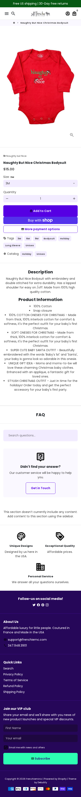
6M (28, 238)
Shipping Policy (14, 692)
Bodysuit (49, 238)
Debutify (42, 782)
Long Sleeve (12, 245)
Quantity (9, 192)
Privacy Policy (13, 674)
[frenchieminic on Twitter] (34, 605)
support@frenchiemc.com (25, 640)
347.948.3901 (15, 645)
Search (8, 668)
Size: (8, 177)
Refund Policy (13, 686)
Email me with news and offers (27, 747)
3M (19, 238)
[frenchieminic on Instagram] (47, 605)
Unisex (30, 245)
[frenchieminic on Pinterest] (42, 605)
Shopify (62, 778)
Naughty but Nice (14, 156)
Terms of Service (15, 680)
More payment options (42, 229)
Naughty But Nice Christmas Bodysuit (44, 22)
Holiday (64, 238)
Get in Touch (40, 488)
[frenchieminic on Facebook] (38, 605)
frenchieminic (34, 778)
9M (36, 238)
